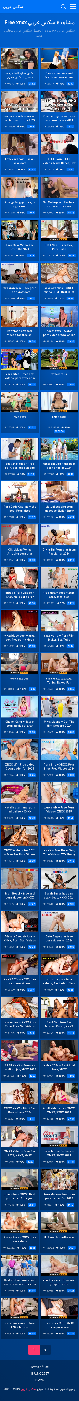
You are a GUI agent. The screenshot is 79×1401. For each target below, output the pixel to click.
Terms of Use (39, 1367)
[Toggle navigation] (73, 6)
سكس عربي (13, 7)
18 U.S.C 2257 (39, 1373)
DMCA (39, 1380)
